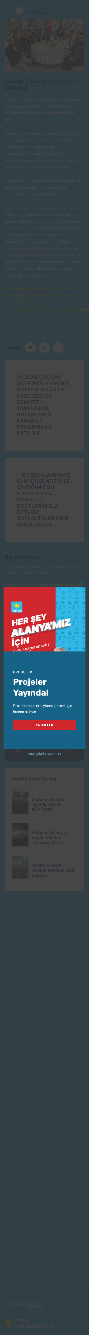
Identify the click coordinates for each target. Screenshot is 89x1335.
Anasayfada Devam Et (44, 753)
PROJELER (44, 725)
